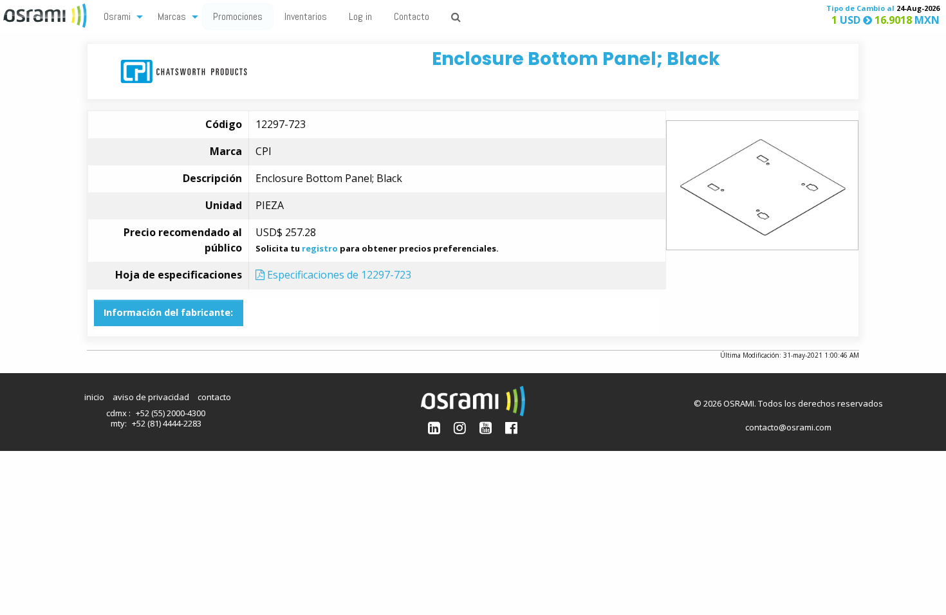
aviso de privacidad (151, 397)
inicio (94, 397)
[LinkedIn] (434, 427)
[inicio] (46, 14)
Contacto (411, 16)
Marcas (172, 16)
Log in (360, 16)
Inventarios (305, 16)
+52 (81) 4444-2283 (166, 423)
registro (320, 248)
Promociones (238, 16)
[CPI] (183, 70)
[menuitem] (120, 16)
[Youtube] (485, 427)
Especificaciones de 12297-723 (337, 275)
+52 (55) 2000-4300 (170, 413)
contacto (214, 397)
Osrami (117, 16)
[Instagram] (460, 427)
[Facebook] (511, 427)
